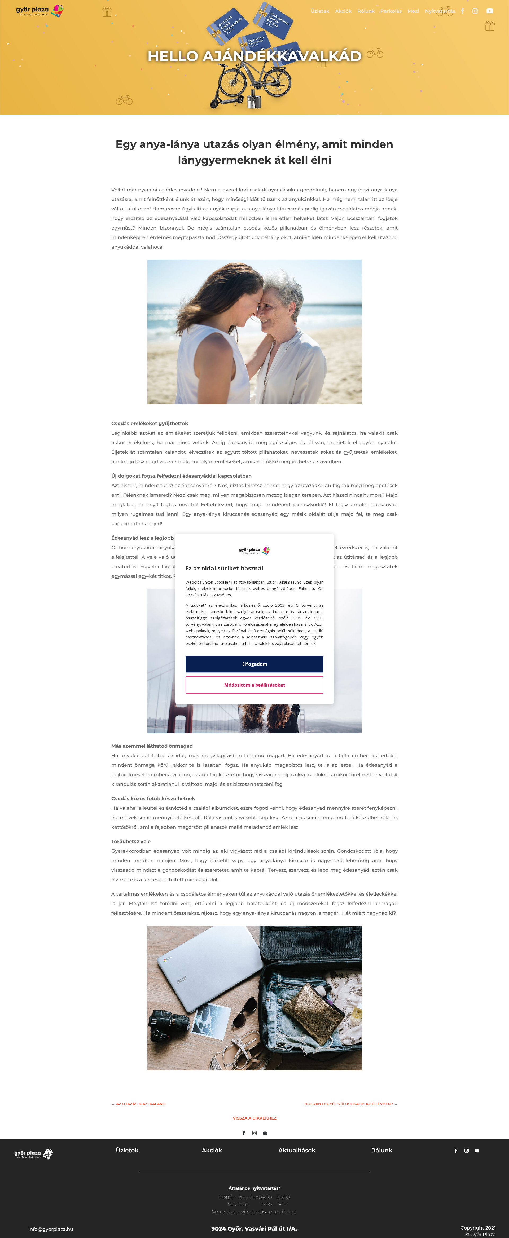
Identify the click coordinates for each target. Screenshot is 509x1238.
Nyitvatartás (440, 11)
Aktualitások (296, 1150)
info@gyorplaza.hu (50, 1229)
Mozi (413, 11)
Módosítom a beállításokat (254, 685)
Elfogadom (254, 664)
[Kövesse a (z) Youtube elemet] (265, 1133)
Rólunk (366, 11)
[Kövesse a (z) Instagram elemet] (254, 1133)
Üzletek (320, 11)
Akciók (343, 11)
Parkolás (391, 11)
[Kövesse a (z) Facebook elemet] (244, 1133)
